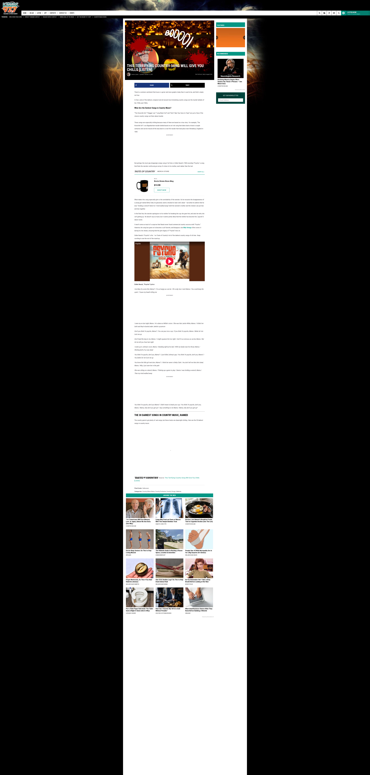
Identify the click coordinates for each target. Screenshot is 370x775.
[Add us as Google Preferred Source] (324, 13)
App (45, 13)
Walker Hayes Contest (50, 17)
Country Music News (100, 17)
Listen (39, 13)
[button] (169, 185)
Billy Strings (187, 228)
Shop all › (201, 172)
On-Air (32, 13)
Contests (53, 13)
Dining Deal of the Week (67, 17)
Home (24, 13)
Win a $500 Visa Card (15, 17)
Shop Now (161, 190)
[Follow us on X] (338, 13)
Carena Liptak (134, 74)
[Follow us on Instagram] (334, 13)
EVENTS (72, 13)
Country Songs (170, 491)
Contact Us (63, 13)
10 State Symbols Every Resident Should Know (229, 43)
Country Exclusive (160, 491)
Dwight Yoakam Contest (32, 17)
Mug (155, 178)
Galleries (178, 491)
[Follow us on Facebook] (329, 13)
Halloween (146, 488)
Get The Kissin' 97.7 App (84, 17)
